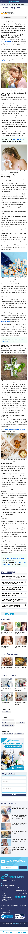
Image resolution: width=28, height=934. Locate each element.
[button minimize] (25, 17)
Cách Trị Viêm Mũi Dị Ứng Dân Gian (20, 633)
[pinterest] (11, 614)
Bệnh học (8, 4)
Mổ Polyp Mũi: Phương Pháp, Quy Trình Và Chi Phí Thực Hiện (19, 808)
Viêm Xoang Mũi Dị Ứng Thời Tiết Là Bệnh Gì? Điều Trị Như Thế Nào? (19, 849)
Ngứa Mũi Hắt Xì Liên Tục (7, 733)
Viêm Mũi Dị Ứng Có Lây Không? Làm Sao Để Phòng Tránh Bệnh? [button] (12, 600)
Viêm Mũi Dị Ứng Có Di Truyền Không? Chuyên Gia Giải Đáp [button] (11, 605)
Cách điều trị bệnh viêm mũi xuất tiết (6, 647)
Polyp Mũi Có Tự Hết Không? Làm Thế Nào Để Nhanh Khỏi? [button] (12, 582)
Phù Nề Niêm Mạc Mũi (19, 733)
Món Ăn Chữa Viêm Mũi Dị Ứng (20, 668)
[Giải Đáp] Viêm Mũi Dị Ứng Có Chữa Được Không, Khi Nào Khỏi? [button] (13, 577)
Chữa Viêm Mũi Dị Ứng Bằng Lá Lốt (6, 633)
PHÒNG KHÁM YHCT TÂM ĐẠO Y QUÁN (7, 900)
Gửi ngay (14, 794)
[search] (26, 1)
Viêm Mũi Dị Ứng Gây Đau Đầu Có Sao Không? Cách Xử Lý (19, 840)
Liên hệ (3, 890)
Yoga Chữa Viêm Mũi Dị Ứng (20, 647)
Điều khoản (4, 895)
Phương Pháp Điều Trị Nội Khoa (20, 703)
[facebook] (6, 614)
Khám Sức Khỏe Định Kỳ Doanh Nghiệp (20, 689)
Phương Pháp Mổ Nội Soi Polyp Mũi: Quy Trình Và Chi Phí (19, 832)
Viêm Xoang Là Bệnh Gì (18, 139)
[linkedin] (13, 614)
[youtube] (24, 897)
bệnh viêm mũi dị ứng (6, 41)
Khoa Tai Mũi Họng (6, 711)
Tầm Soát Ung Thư (5, 702)
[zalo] (19, 897)
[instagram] (22, 897)
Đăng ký (23, 867)
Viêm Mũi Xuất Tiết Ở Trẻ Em (8, 722)
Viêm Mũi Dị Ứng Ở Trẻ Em (8, 720)
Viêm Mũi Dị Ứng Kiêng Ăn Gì (6, 668)
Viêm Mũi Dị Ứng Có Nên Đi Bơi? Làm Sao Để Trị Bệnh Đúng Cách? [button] (12, 588)
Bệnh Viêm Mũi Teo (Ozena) (8, 725)
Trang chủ (3, 4)
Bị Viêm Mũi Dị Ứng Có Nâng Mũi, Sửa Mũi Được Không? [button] (12, 594)
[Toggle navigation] (1, 2)
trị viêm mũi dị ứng (5, 321)
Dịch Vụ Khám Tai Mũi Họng (6, 689)
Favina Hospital (16, 923)
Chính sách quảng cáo (6, 897)
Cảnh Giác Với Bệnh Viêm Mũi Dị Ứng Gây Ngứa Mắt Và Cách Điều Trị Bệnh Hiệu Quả (19, 817)
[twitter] (8, 614)
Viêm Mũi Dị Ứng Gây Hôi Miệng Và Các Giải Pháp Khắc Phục (19, 824)
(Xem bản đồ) (7, 912)
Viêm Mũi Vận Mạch (20, 722)
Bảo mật (3, 893)
